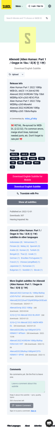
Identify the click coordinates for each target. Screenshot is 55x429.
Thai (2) (23, 254)
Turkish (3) (34, 250)
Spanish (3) (35, 246)
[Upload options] (22, 74)
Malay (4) (25, 246)
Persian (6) (14, 246)
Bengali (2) (14, 254)
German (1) (15, 258)
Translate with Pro (29, 193)
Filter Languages (13, 426)
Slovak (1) (38, 270)
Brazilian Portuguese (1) (31, 258)
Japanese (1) (15, 266)
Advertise (38, 426)
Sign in (33, 411)
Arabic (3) (14, 250)
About (27, 426)
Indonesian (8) (16, 242)
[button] (49, 423)
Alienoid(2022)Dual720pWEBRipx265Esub (28, 300)
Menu (18, 6)
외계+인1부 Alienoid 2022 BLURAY (25, 315)
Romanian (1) (29, 266)
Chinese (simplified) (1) (30, 262)
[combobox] (27, 18)
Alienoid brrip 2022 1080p (21, 308)
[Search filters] (46, 18)
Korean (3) (24, 250)
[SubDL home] (6, 4)
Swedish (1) (27, 270)
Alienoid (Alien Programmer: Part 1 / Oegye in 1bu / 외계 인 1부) (27, 61)
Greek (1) (32, 254)
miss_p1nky (31, 118)
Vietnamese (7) (30, 242)
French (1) (14, 262)
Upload (15, 74)
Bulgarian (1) (15, 270)
